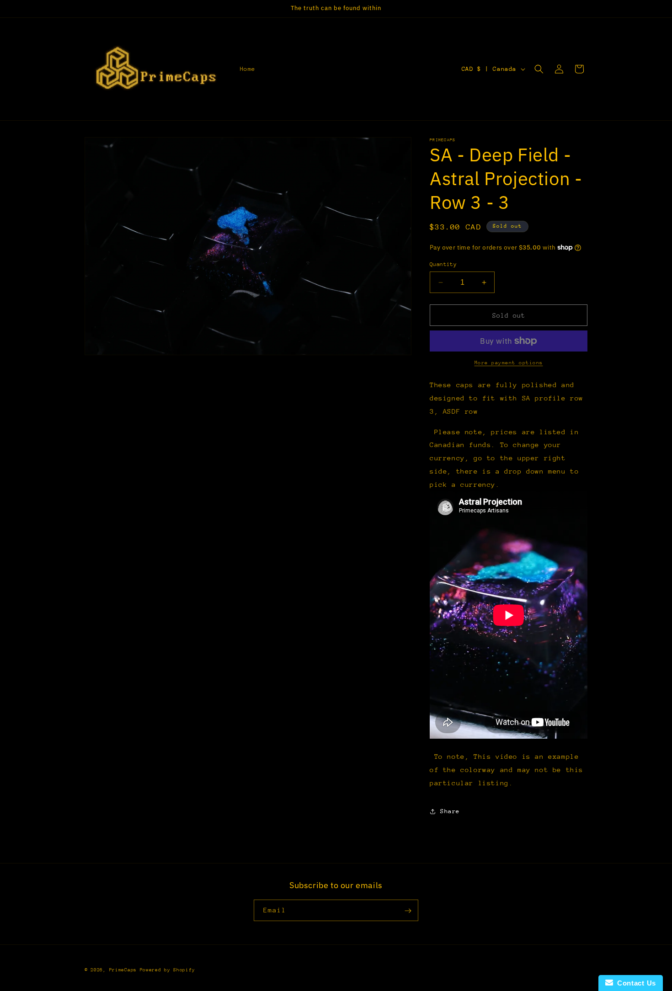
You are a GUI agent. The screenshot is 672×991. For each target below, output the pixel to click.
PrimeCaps (124, 970)
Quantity (443, 264)
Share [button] (450, 811)
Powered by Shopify (167, 970)
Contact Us (634, 983)
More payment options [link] (509, 363)
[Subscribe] (408, 911)
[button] (539, 69)
